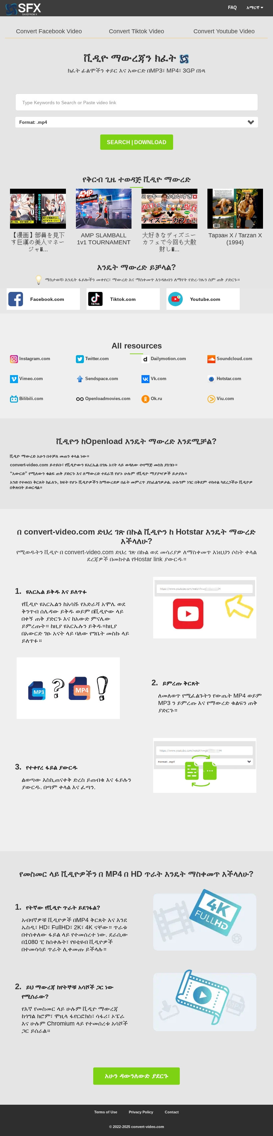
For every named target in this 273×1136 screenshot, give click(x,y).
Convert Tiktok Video (136, 31)
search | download (136, 142)
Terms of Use (105, 1112)
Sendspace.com (101, 378)
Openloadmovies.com (107, 398)
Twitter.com (96, 358)
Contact (172, 1112)
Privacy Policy (141, 1112)
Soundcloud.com (233, 358)
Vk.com (157, 378)
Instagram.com (34, 358)
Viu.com (224, 398)
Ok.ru (155, 398)
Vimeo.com (30, 378)
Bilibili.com (30, 398)
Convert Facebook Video (49, 31)
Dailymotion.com (167, 358)
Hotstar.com (228, 378)
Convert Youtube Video (224, 31)
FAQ (232, 7)
